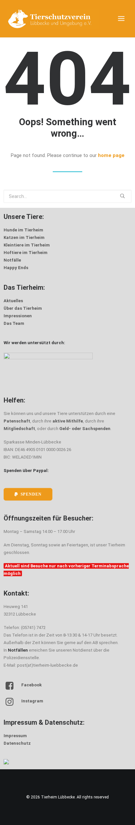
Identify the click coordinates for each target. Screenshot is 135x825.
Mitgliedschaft (19, 428)
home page (111, 155)
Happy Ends (16, 267)
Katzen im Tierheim (24, 237)
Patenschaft (17, 421)
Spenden (31, 494)
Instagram (32, 700)
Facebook (31, 684)
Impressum (15, 735)
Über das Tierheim (23, 308)
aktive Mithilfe (67, 421)
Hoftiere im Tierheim (26, 252)
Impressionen (18, 315)
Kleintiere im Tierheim (27, 245)
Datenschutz (17, 743)
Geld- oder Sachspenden (84, 428)
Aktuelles (13, 300)
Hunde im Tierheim (23, 229)
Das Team (14, 323)
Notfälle (12, 260)
